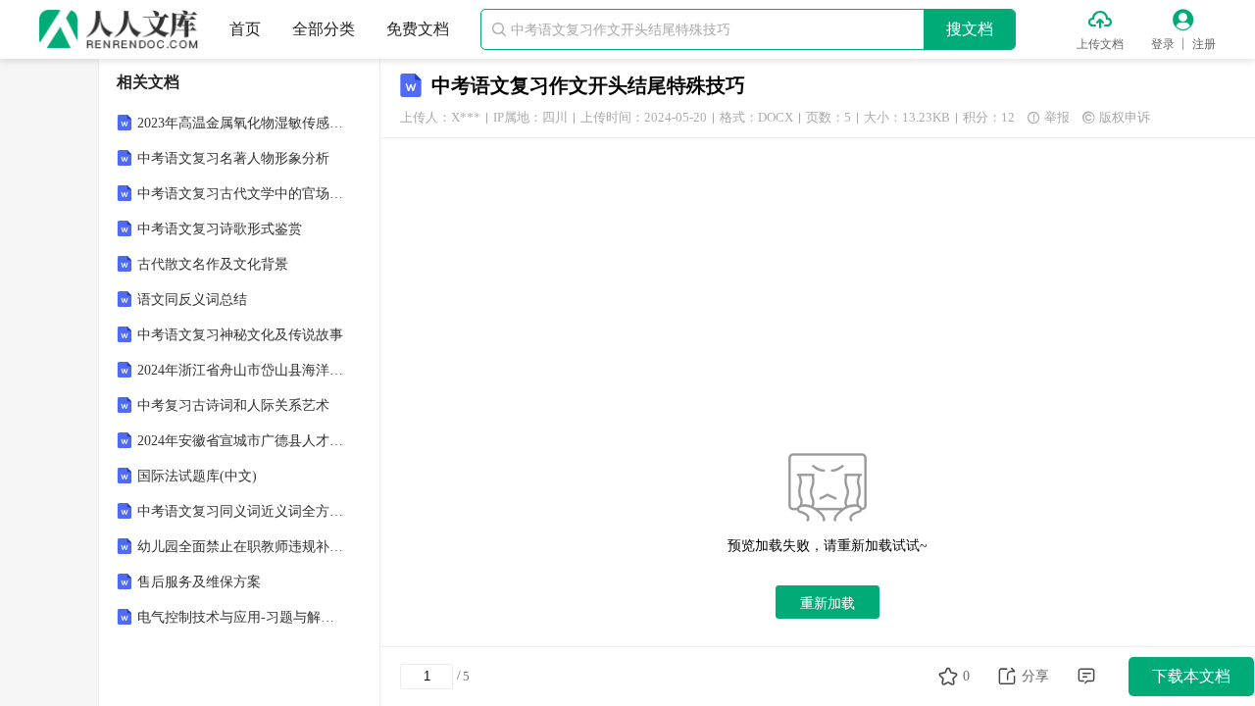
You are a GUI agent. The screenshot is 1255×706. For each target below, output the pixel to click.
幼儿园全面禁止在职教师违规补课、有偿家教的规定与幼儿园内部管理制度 (241, 546)
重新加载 (827, 603)
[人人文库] (118, 29)
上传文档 (1100, 44)
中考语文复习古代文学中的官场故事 (241, 193)
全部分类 (323, 29)
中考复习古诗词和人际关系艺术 (233, 405)
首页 (245, 29)
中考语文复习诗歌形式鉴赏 (219, 229)
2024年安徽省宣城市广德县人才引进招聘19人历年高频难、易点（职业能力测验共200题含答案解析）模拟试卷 (241, 440)
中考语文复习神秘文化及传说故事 (240, 335)
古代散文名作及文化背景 (212, 264)
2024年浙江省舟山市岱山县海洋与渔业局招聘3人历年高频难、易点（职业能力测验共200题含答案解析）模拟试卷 (241, 370)
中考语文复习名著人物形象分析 (233, 158)
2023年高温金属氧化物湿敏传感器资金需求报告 (241, 123)
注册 (1204, 44)
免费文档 (417, 29)
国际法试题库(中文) (197, 476)
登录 (1163, 44)
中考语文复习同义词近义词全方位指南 (241, 511)
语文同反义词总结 (192, 299)
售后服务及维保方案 (199, 582)
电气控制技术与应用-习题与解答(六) (241, 617)
